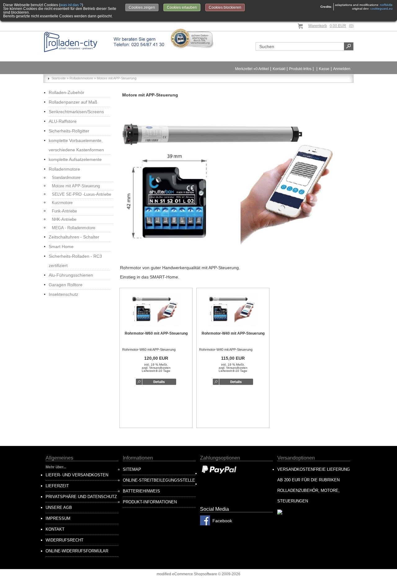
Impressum (58, 518)
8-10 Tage (163, 370)
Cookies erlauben (182, 7)
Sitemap (132, 469)
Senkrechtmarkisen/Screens (76, 111)
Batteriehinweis (141, 491)
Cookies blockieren (225, 7)
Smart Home (61, 246)
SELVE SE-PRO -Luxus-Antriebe (81, 194)
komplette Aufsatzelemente (75, 159)
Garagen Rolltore (66, 284)
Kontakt (279, 69)
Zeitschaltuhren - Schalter (74, 236)
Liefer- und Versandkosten (77, 475)
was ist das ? (71, 5)
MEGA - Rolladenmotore (73, 227)
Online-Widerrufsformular (77, 551)
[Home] (104, 42)
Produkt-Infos (300, 69)
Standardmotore (66, 177)
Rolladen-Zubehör (66, 92)
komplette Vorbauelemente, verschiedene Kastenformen (76, 145)
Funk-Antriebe (64, 211)
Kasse (324, 69)
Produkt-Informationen (150, 502)
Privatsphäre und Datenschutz (81, 496)
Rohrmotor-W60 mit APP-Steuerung (156, 333)
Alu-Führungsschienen (71, 275)
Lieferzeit (57, 485)
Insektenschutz (63, 294)
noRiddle (386, 5)
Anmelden (341, 69)
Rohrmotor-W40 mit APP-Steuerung (233, 333)
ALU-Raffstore (63, 121)
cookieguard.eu (381, 8)
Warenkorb (317, 26)
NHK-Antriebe (64, 219)
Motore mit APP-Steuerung (76, 186)
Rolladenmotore (64, 169)
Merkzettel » (252, 69)
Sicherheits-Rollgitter (69, 130)
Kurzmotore (62, 202)
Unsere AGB (59, 507)
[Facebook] (205, 524)
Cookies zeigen (142, 7)
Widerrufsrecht (64, 540)
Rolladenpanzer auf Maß (73, 102)
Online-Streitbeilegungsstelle (159, 480)
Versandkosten (160, 367)
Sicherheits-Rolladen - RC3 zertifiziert (75, 261)
